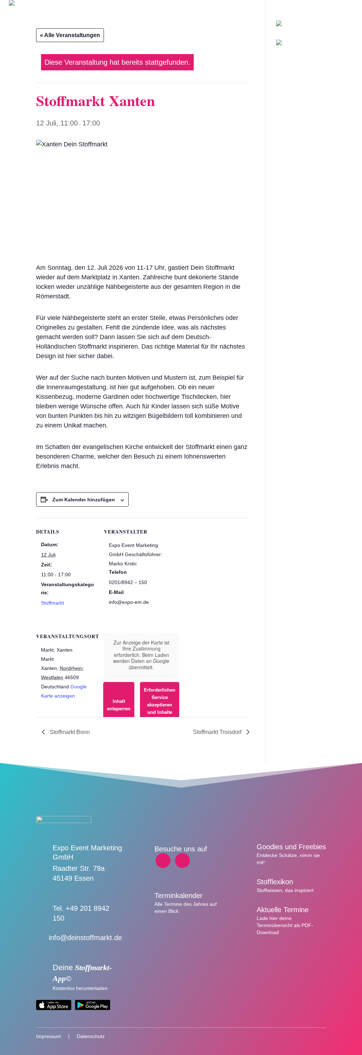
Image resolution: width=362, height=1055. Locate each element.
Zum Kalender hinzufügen (83, 499)
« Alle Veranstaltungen (70, 35)
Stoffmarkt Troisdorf (218, 732)
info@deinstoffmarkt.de (85, 938)
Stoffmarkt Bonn (69, 732)
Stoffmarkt (52, 603)
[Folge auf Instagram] (182, 860)
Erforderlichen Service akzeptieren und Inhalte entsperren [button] (159, 704)
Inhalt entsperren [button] (118, 705)
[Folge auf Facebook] (163, 860)
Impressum (48, 1036)
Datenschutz (91, 1036)
